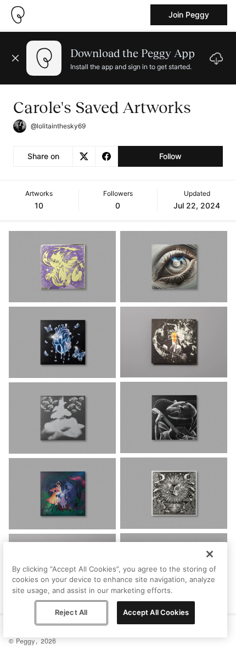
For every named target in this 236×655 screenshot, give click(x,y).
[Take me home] (17, 15)
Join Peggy (188, 14)
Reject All (71, 612)
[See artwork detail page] (62, 266)
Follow (170, 156)
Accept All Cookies (156, 612)
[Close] (210, 554)
